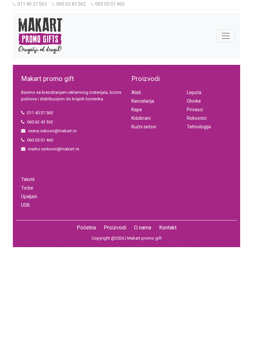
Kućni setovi (143, 126)
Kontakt (168, 227)
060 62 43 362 (71, 4)
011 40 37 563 (32, 4)
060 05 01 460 (110, 4)
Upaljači (29, 196)
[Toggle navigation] (225, 35)
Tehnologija (199, 126)
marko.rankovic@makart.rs (53, 148)
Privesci (195, 109)
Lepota (194, 92)
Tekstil (28, 179)
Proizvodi (115, 227)
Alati (136, 92)
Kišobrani (141, 118)
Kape (136, 109)
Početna (86, 227)
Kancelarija (142, 101)
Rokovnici (197, 118)
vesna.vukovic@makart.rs (52, 130)
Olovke (194, 101)
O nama (142, 227)
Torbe (27, 188)
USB (25, 205)
